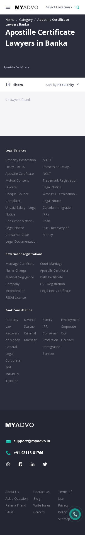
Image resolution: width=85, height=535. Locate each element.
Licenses (67, 340)
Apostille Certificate (16, 67)
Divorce (29, 319)
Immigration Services (51, 350)
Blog (36, 498)
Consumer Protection (50, 336)
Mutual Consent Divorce (17, 183)
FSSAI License (15, 297)
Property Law (11, 323)
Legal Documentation (21, 241)
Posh (46, 221)
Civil (64, 333)
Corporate (68, 326)
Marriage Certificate (19, 263)
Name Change (16, 270)
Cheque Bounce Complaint (17, 197)
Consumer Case (17, 234)
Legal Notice (52, 187)
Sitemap (64, 519)
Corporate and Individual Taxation (12, 370)
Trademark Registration (60, 180)
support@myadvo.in (32, 440)
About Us (12, 492)
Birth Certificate (51, 277)
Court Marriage (51, 263)
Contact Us (41, 492)
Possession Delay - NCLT (57, 170)
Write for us (42, 505)
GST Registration (52, 284)
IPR (45, 326)
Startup (29, 326)
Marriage (30, 340)
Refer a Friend (15, 505)
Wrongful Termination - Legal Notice (60, 197)
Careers (39, 512)
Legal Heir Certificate (55, 291)
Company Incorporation (15, 287)
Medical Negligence (19, 277)
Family (47, 319)
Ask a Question (16, 498)
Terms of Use (65, 495)
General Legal (11, 350)
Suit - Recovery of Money (56, 231)
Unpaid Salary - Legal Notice (20, 210)
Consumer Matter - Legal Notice (19, 224)
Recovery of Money (12, 336)
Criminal (30, 333)
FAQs (9, 512)
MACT (47, 160)
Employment (69, 319)
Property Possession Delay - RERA (20, 163)
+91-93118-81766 (28, 452)
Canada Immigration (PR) (58, 210)
